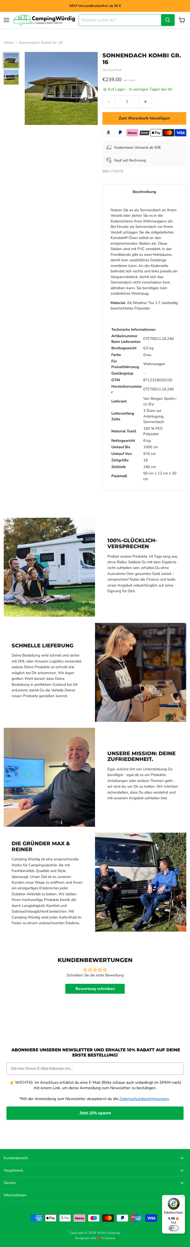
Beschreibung (144, 191)
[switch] (174, 1228)
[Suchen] (167, 20)
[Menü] (182, 1198)
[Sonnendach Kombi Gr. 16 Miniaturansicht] (11, 60)
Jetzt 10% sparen (95, 1113)
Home (9, 43)
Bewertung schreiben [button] (95, 988)
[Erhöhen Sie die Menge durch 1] (145, 101)
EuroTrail (114, 70)
